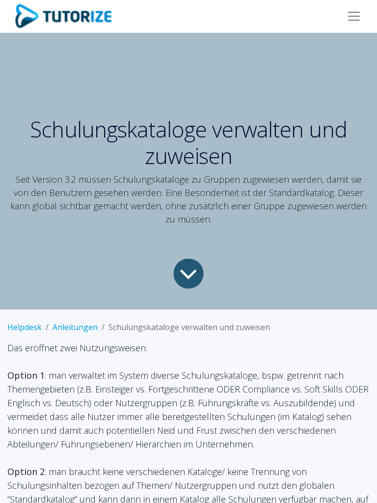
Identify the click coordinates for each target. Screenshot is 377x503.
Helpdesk (24, 327)
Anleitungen (75, 327)
